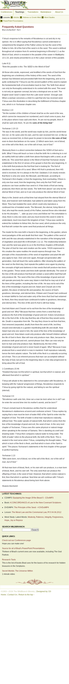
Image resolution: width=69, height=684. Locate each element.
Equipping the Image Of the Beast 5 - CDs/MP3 (33, 498)
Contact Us (12, 595)
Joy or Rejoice (16, 520)
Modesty (31, 517)
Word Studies (49, 17)
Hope (6, 520)
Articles (16, 17)
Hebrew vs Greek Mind (32, 17)
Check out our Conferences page (16, 540)
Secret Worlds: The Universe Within (17, 571)
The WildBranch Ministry (14, 5)
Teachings (19, 12)
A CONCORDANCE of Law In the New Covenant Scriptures (35, 502)
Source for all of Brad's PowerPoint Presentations (23, 548)
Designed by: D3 (44, 591)
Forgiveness (57, 517)
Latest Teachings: (12, 494)
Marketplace (46, 12)
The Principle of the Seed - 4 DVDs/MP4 (31, 507)
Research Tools (9, 560)
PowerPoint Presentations (13, 21)
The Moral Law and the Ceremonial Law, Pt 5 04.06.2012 (36, 512)
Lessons (6, 17)
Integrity (48, 517)
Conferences (6, 12)
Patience (40, 517)
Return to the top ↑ (26, 595)
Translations (33, 12)
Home (3, 595)
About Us (59, 12)
